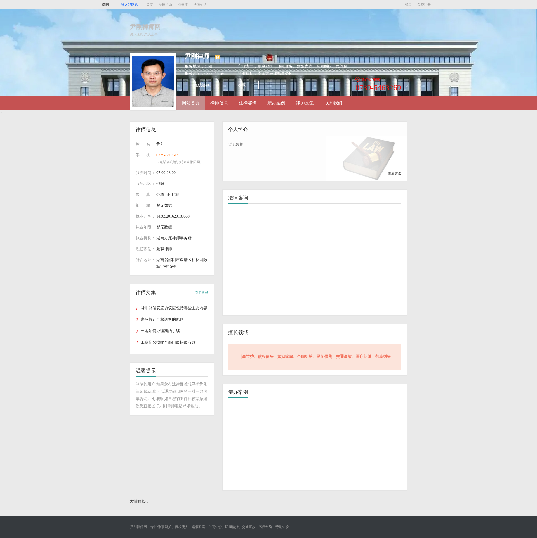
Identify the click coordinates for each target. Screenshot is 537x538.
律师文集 (305, 103)
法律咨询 (165, 5)
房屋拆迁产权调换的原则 (162, 319)
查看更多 (201, 292)
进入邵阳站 (129, 5)
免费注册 (424, 5)
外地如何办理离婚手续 (160, 331)
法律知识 (200, 5)
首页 (149, 5)
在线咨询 (202, 85)
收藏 (242, 85)
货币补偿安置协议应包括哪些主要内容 (174, 308)
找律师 (183, 5)
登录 (408, 5)
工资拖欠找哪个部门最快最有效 (168, 342)
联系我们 (333, 103)
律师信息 (219, 103)
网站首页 (191, 103)
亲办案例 (276, 103)
